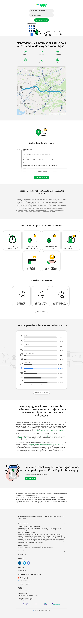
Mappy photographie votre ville (25, 599)
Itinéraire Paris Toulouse (23, 537)
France (21, 576)
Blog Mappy (20, 588)
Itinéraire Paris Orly (56, 536)
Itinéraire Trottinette (60, 530)
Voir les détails (41, 311)
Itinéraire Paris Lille (46, 536)
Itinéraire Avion (51, 530)
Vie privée (31, 595)
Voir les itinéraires (41, 20)
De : (39, 10)
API (18, 569)
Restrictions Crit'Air (36, 547)
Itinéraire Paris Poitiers (52, 541)
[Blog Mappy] (28, 563)
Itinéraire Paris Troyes (38, 542)
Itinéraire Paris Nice (34, 537)
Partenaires (24, 590)
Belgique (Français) (24, 577)
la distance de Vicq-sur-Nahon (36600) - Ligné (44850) (49, 430)
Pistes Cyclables (26, 547)
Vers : (36, 15)
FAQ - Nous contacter (22, 597)
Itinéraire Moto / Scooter (34, 530)
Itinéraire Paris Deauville (55, 534)
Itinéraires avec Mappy (23, 534)
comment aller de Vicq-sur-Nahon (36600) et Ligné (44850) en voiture (45, 444)
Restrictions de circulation (47, 547)
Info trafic (20, 547)
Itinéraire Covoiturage (22, 530)
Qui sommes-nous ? (22, 585)
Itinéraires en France (33, 534)
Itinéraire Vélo (34, 528)
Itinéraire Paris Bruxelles (28, 541)
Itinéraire (20, 528)
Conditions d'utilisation (23, 595)
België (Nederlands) (24, 578)
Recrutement (20, 587)
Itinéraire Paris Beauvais (40, 541)
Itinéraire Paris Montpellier (34, 539)
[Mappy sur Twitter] (24, 563)
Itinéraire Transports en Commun (46, 528)
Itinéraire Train (58, 528)
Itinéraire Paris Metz (27, 542)
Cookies (36, 595)
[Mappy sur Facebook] (19, 563)
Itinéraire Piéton (26, 528)
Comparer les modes (41, 393)
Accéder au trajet (41, 177)
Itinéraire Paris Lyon (44, 534)
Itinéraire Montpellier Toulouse (48, 539)
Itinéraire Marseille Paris (35, 536)
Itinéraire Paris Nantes (45, 537)
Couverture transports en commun (25, 598)
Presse (19, 590)
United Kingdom (23, 580)
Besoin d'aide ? (23, 554)
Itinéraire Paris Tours (22, 539)
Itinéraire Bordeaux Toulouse (57, 537)
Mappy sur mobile (22, 570)
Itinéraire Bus (44, 530)
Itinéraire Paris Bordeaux (23, 536)
